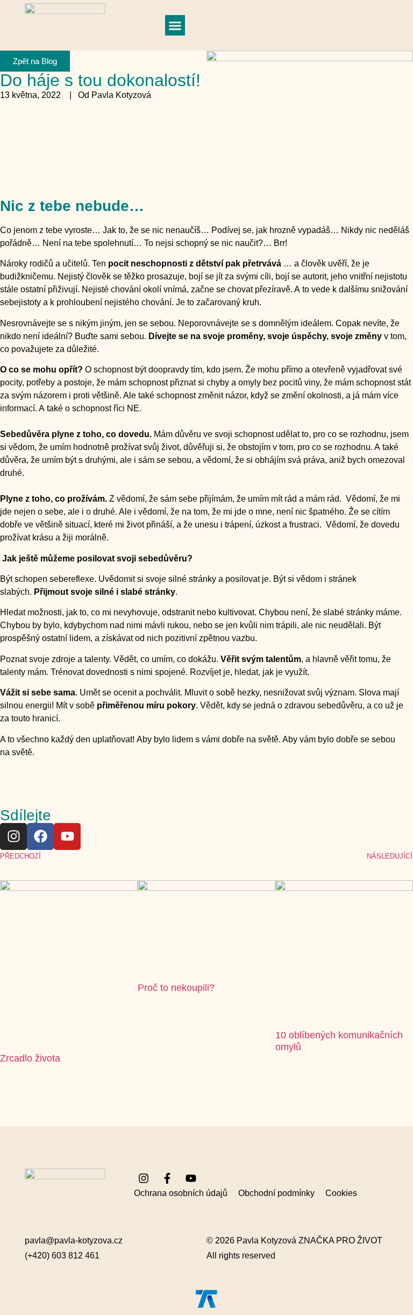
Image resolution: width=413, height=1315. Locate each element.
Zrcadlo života (30, 1058)
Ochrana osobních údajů (180, 1193)
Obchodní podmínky (276, 1193)
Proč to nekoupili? (176, 987)
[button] (175, 25)
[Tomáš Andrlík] (206, 1298)
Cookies (341, 1193)
